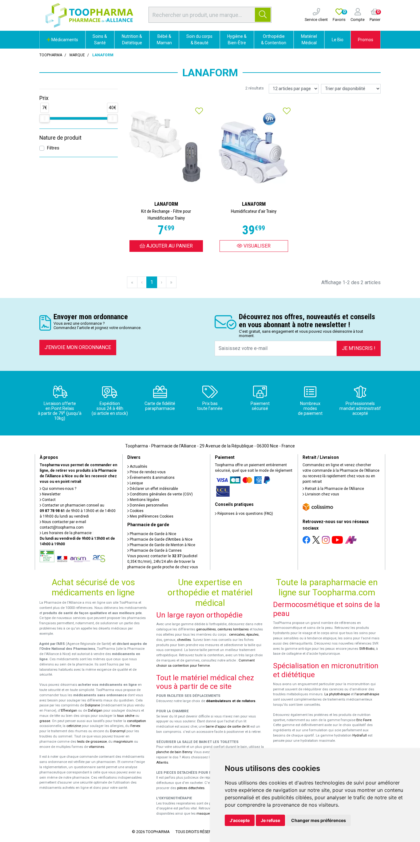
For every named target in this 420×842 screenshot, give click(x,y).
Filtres (53, 148)
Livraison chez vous (321, 494)
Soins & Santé (100, 39)
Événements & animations (152, 477)
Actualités (138, 466)
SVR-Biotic (366, 649)
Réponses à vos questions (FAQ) (244, 513)
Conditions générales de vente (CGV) (161, 494)
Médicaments (64, 39)
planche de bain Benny (174, 752)
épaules (252, 635)
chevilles (184, 640)
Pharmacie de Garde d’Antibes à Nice (160, 539)
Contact (48, 500)
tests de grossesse (92, 742)
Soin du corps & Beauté (199, 39)
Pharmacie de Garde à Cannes (155, 550)
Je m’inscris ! (358, 348)
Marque (77, 55)
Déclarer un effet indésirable (153, 489)
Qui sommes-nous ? (58, 489)
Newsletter (51, 494)
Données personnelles (148, 505)
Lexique (136, 483)
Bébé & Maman (164, 39)
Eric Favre (363, 720)
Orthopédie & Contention (273, 39)
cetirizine (73, 726)
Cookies (136, 511)
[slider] (44, 118)
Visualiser (256, 246)
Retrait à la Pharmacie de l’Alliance (334, 489)
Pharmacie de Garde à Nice (152, 534)
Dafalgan (95, 711)
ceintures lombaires (233, 629)
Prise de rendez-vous (147, 472)
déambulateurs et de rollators (231, 701)
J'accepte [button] (240, 820)
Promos (365, 39)
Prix (44, 98)
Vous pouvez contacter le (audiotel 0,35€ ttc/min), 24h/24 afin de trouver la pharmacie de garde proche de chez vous (162, 561)
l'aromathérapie (367, 694)
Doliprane (92, 705)
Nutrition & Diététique (132, 39)
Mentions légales (144, 500)
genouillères (206, 629)
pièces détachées (190, 788)
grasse (44, 721)
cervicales (237, 635)
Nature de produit (60, 138)
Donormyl (117, 731)
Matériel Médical (309, 39)
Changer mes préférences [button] (318, 820)
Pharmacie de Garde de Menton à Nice (162, 545)
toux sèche (125, 716)
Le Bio (337, 39)
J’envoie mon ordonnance (78, 347)
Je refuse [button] (270, 820)
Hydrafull (359, 735)
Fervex (135, 726)
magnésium (123, 742)
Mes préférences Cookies (151, 516)
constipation (136, 721)
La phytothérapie (337, 694)
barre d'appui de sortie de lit (227, 727)
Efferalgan (69, 711)
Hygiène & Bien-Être (237, 39)
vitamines (96, 747)
